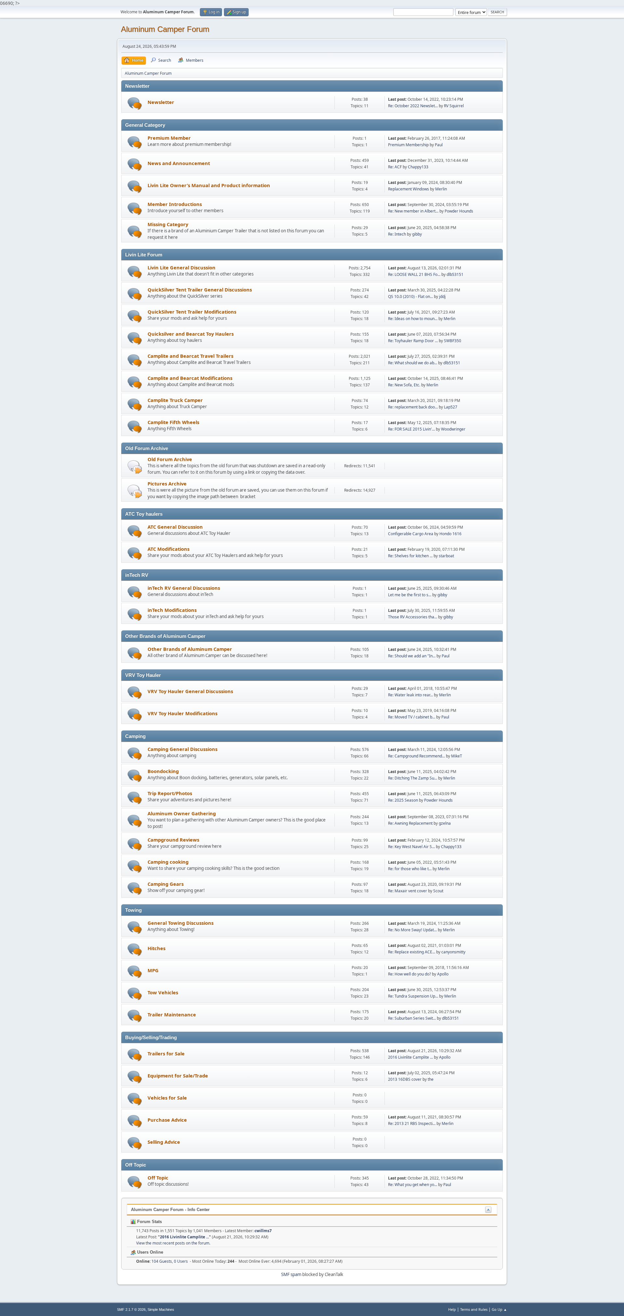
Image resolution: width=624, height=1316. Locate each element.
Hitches (156, 948)
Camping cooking (168, 861)
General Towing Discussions (181, 923)
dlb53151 (455, 274)
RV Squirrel (454, 106)
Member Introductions (175, 204)
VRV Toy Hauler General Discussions (190, 691)
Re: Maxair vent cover (407, 891)
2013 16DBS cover (405, 1079)
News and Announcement (179, 163)
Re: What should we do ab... (412, 363)
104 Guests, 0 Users (162, 1261)
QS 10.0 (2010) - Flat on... (410, 296)
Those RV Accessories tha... (412, 617)
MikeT (456, 756)
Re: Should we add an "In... (412, 656)
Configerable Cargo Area (410, 533)
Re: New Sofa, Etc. (404, 385)
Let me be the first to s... (409, 595)
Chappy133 (418, 167)
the (431, 1079)
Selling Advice (164, 1142)
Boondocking (163, 771)
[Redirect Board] (134, 466)
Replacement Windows (408, 189)
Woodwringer (453, 429)
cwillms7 (263, 1230)
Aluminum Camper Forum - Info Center (170, 1209)
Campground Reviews (173, 839)
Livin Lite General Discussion (181, 267)
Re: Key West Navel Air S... (411, 846)
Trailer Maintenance (172, 1014)
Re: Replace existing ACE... (411, 952)
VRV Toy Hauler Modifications (182, 713)
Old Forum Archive (170, 459)
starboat (446, 556)
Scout (438, 891)
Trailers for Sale (166, 1053)
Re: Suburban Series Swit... (412, 1018)
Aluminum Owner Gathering (182, 813)
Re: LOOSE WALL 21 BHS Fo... (414, 274)
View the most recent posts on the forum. (173, 1243)
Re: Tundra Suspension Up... (413, 996)
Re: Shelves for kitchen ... (410, 556)
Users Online (149, 1252)
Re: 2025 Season (403, 800)
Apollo (442, 974)
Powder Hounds (459, 211)
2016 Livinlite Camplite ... (410, 1057)
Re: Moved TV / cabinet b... (411, 717)
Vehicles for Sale (167, 1097)
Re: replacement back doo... (413, 407)
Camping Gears (166, 884)
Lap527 (450, 407)
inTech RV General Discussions (184, 588)
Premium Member (169, 138)
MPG (153, 970)
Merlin (441, 189)
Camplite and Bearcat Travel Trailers (190, 356)
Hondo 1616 (450, 533)
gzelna (445, 823)
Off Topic (158, 1177)
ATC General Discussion (175, 526)
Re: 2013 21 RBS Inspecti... (412, 1123)
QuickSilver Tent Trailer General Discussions (200, 289)
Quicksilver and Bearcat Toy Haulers (191, 333)
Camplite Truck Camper (175, 400)
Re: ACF (395, 167)
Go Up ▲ (499, 1309)
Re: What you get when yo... (412, 1184)
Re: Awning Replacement (411, 823)
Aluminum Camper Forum (165, 29)
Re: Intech (397, 234)
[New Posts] (134, 103)
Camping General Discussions (182, 749)
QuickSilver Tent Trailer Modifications (192, 311)
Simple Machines (161, 1309)
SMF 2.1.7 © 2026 (131, 1309)
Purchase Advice (167, 1119)
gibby (417, 234)
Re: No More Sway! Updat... (412, 930)
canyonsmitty (453, 952)
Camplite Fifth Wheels (173, 422)
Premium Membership (408, 145)
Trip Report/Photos (170, 793)
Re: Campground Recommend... (416, 756)
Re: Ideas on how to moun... (412, 318)
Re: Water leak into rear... (410, 695)
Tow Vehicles (163, 992)
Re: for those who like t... (410, 868)
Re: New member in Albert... (413, 211)
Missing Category (168, 224)
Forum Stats (149, 1221)
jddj (442, 296)
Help (452, 1309)
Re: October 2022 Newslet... (413, 106)
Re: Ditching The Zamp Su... (412, 778)
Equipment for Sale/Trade (178, 1075)
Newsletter (161, 102)
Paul (439, 145)
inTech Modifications (172, 610)
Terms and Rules (474, 1309)
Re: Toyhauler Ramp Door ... (413, 340)
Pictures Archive (167, 483)
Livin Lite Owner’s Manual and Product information (209, 185)
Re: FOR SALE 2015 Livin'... (411, 429)
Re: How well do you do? (409, 974)
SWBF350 (452, 340)
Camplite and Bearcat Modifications (190, 378)
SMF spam (291, 1274)
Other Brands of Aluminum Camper (190, 649)
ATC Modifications (168, 549)
